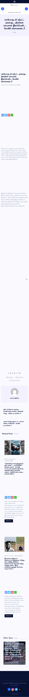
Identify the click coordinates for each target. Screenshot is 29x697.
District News (19, 377)
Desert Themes (14, 685)
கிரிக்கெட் (7, 555)
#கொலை (7, 459)
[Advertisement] (14, 54)
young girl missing (14, 380)
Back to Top (15, 693)
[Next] (24, 638)
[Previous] (21, 638)
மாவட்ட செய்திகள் (9, 85)
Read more (9, 520)
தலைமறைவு (12, 459)
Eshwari (7, 662)
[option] (14, 653)
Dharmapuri (10, 377)
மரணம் (11, 555)
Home (14, 32)
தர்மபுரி (2, 85)
